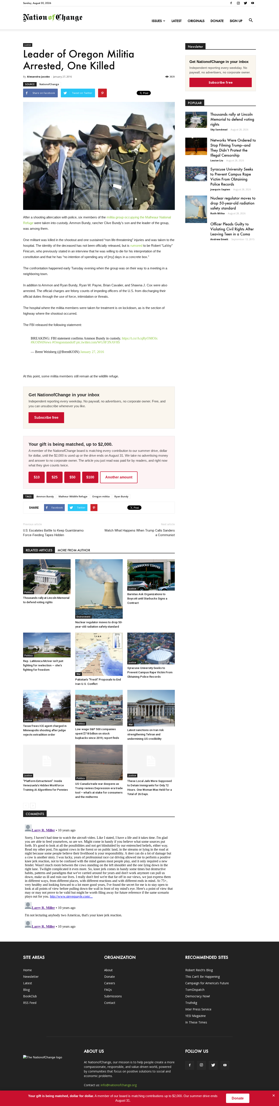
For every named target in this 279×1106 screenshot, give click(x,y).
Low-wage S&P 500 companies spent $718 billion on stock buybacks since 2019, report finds (97, 734)
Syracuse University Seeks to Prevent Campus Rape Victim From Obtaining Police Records (149, 672)
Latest (177, 21)
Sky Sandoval (219, 129)
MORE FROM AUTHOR (74, 550)
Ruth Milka (217, 213)
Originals (196, 21)
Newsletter (31, 976)
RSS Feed (29, 1003)
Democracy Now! (197, 996)
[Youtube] (252, 3)
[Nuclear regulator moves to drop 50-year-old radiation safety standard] (99, 589)
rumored (136, 245)
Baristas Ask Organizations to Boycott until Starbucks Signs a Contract (147, 599)
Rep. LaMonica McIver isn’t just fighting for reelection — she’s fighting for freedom (43, 665)
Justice (27, 44)
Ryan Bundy (121, 496)
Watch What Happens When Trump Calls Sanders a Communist (139, 533)
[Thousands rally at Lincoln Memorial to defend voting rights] (47, 576)
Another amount (118, 477)
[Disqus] (99, 877)
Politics (28, 592)
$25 (55, 477)
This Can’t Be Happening (202, 976)
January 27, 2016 (92, 352)
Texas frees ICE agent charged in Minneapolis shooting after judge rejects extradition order (44, 730)
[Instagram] (238, 3)
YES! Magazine (195, 1016)
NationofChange (49, 84)
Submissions (113, 996)
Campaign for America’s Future (207, 983)
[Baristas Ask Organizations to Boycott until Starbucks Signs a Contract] (151, 575)
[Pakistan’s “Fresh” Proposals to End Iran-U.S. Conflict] (99, 654)
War (79, 673)
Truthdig (191, 1003)
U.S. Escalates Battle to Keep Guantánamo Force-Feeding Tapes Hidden (53, 533)
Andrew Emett (219, 239)
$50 (72, 477)
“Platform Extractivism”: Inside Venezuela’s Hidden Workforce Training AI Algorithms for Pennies (45, 785)
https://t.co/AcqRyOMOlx (140, 338)
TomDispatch (194, 990)
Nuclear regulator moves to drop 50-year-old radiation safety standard (232, 203)
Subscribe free (46, 417)
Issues (157, 21)
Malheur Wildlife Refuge (73, 496)
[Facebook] (231, 3)
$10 (37, 477)
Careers (109, 983)
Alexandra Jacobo (38, 76)
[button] (250, 20)
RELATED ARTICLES (39, 550)
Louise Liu (216, 160)
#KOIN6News (41, 342)
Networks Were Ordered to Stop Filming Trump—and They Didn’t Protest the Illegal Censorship (233, 147)
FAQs (108, 990)
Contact (109, 1003)
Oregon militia (101, 496)
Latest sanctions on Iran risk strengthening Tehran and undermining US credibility (145, 734)
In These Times (196, 1022)
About (108, 970)
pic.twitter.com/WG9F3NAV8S (98, 342)
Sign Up (236, 21)
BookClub (30, 996)
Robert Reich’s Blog (199, 970)
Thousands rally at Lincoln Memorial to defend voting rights (232, 119)
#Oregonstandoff (63, 342)
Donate (217, 21)
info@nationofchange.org (119, 1085)
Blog (26, 990)
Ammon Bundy (45, 496)
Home (27, 970)
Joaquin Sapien (220, 189)
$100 (90, 477)
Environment (83, 616)
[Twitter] (245, 3)
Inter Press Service (198, 1009)
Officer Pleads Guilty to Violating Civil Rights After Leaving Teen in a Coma (232, 228)
